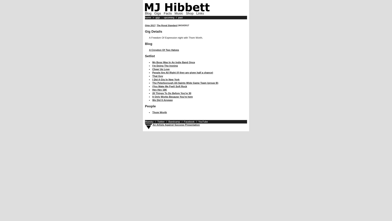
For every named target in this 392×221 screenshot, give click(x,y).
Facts (168, 13)
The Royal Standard (167, 25)
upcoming (169, 17)
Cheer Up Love (161, 69)
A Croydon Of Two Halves (164, 50)
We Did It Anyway (162, 100)
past (180, 17)
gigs (158, 17)
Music (179, 13)
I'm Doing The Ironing (165, 65)
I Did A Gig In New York (165, 79)
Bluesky (149, 121)
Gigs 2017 (150, 25)
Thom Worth (159, 112)
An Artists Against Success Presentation (176, 124)
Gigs (157, 13)
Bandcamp (174, 121)
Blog (148, 13)
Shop (190, 13)
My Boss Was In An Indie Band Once (173, 62)
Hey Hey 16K (159, 89)
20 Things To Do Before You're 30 (171, 93)
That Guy (157, 76)
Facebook (189, 121)
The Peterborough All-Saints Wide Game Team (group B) (185, 83)
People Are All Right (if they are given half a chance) (182, 72)
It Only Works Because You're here (172, 96)
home (148, 17)
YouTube (203, 121)
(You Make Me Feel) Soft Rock (169, 86)
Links (200, 13)
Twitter (161, 121)
